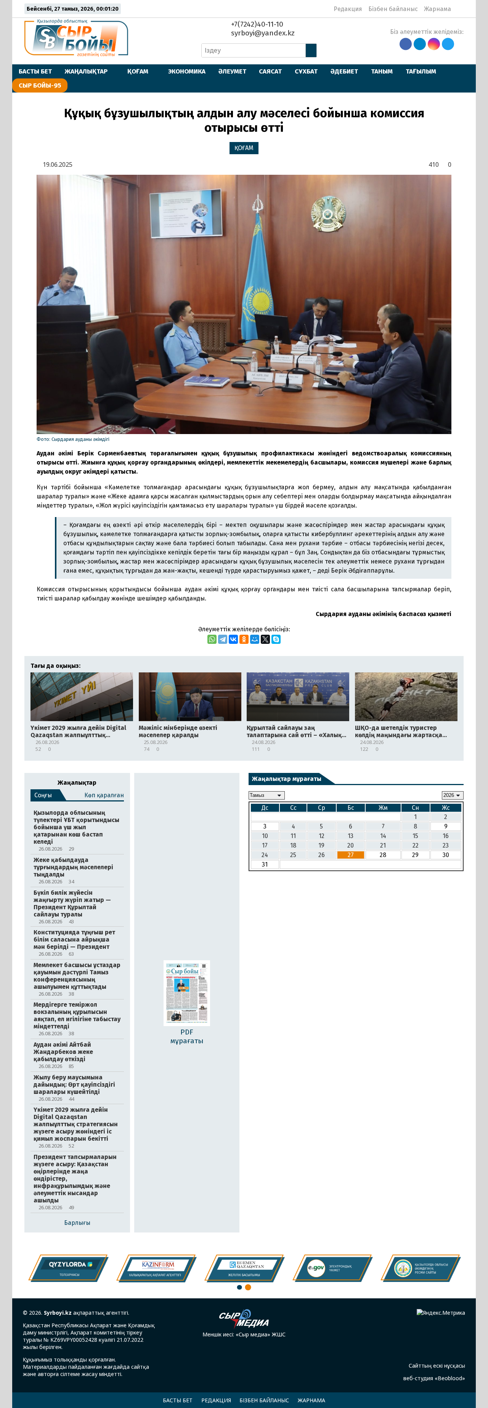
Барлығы (77, 1222)
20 (350, 845)
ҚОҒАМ (137, 71)
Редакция (348, 9)
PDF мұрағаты (187, 1036)
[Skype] (276, 639)
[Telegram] (222, 639)
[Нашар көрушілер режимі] (459, 8)
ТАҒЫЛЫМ (421, 71)
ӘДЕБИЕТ (344, 71)
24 (265, 855)
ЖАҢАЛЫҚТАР (86, 71)
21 (383, 845)
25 (293, 855)
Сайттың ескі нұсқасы (437, 1365)
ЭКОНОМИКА (186, 71)
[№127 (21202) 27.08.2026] (187, 994)
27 (351, 855)
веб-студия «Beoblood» (434, 1378)
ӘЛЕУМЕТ (232, 71)
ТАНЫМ (382, 71)
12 (321, 836)
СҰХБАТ (306, 71)
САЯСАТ (270, 71)
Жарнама (437, 9)
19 (321, 845)
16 (446, 836)
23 (446, 845)
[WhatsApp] (212, 639)
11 (293, 836)
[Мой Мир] (254, 639)
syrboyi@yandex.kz (262, 33)
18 (293, 845)
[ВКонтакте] (233, 639)
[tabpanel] (421, 1268)
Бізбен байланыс (393, 9)
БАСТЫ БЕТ (35, 71)
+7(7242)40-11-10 (256, 24)
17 (265, 845)
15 (415, 836)
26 (321, 855)
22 (416, 845)
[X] (265, 639)
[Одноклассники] (244, 639)
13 (350, 836)
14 (383, 836)
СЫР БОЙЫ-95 (40, 85)
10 (265, 836)
